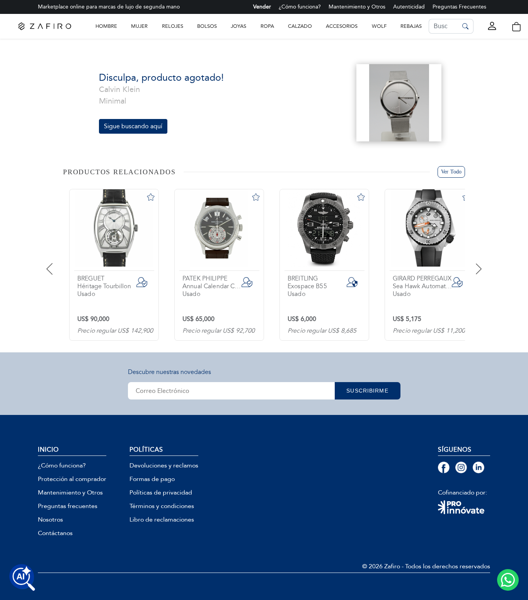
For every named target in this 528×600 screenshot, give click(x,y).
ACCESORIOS (342, 26)
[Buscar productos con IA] (22, 577)
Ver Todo (451, 172)
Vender (262, 6)
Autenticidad (409, 6)
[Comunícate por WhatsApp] (508, 580)
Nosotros (50, 520)
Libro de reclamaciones (161, 520)
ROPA (267, 26)
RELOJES (172, 26)
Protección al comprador (72, 479)
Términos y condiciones (161, 506)
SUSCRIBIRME (367, 391)
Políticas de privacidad (160, 492)
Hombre (106, 26)
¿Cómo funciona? (300, 6)
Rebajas (411, 26)
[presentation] (59, 263)
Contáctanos (55, 533)
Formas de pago (152, 479)
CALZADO (300, 26)
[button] (516, 26)
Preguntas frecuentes (67, 506)
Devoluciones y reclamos (163, 465)
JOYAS (238, 26)
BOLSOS (207, 26)
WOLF (379, 26)
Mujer (139, 26)
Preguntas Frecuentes (459, 6)
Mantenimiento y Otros (357, 6)
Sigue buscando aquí (133, 126)
